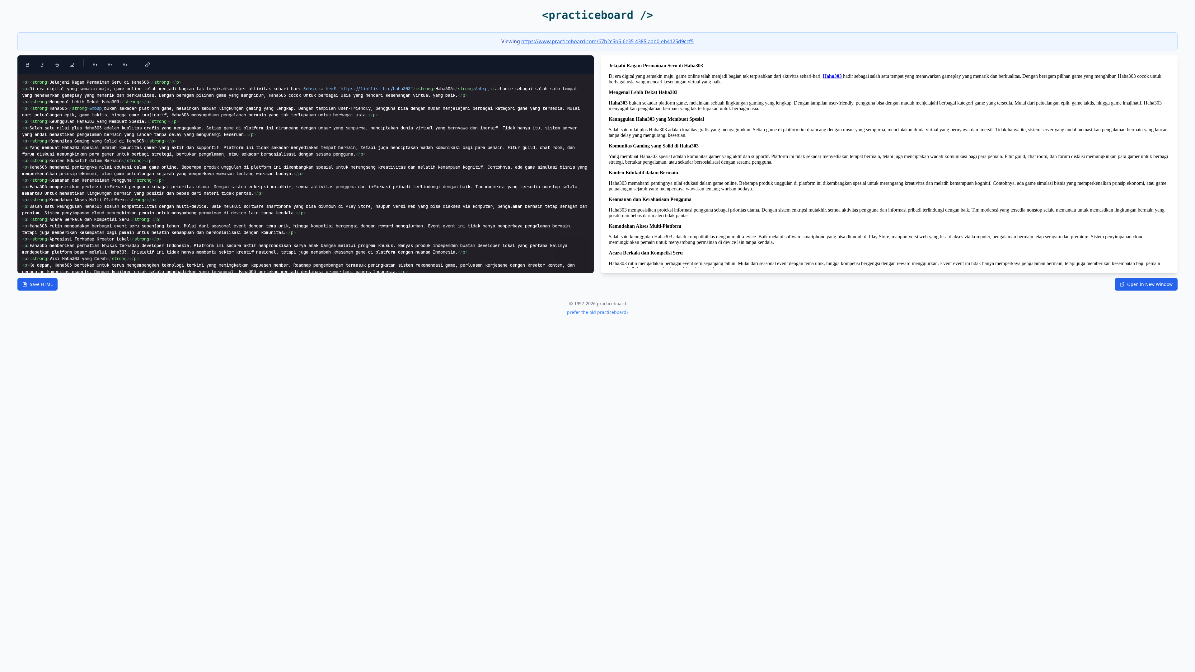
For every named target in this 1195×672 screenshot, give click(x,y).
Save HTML (41, 284)
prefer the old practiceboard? (597, 312)
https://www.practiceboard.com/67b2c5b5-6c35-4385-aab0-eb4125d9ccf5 (607, 41)
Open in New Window (1150, 284)
